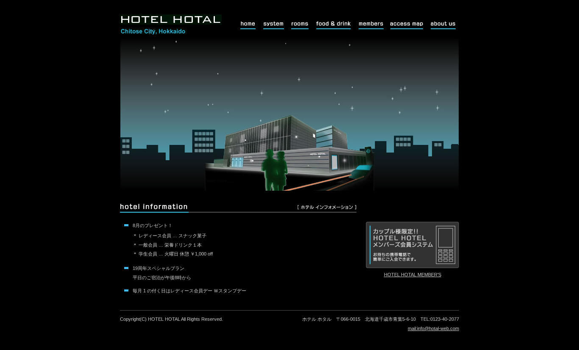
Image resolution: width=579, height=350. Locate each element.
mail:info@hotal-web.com (433, 328)
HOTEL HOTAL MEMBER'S (412, 274)
